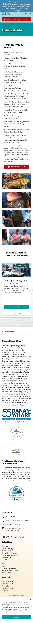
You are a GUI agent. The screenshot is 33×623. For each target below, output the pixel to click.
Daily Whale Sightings (9, 582)
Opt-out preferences (11, 621)
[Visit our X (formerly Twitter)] (20, 537)
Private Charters (7, 551)
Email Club (5, 590)
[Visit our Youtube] (23, 537)
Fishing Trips (6, 546)
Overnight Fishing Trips (15, 280)
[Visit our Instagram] (11, 537)
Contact (4, 566)
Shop (3, 562)
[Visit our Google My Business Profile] (7, 537)
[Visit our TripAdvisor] (15, 537)
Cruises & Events (7, 557)
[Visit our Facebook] (4, 537)
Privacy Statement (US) (10, 571)
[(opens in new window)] (16, 487)
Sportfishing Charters (9, 553)
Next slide (30, 290)
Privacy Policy (6, 573)
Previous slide (2, 290)
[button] (30, 599)
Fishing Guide (9, 332)
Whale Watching (7, 549)
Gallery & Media (7, 588)
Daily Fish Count (7, 584)
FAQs (3, 564)
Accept (16, 617)
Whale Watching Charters (10, 555)
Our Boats (5, 560)
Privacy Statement (22, 621)
